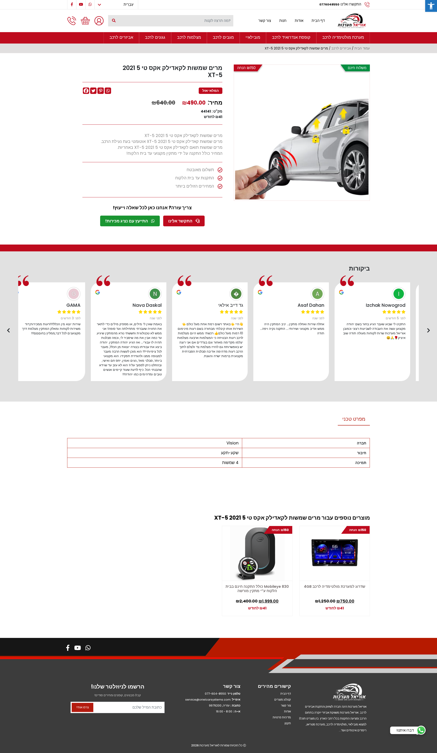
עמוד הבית (362, 48)
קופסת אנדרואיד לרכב (291, 37)
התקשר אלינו (180, 221)
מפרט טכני (353, 419)
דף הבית (318, 20)
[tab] (354, 419)
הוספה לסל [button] (238, 606)
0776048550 (329, 4)
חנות (283, 20)
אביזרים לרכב (121, 37)
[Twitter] (93, 91)
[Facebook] (86, 91)
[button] (431, 6)
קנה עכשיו (258, 607)
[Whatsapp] (108, 91)
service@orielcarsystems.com (208, 699)
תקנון (288, 723)
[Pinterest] (100, 91)
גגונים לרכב (155, 37)
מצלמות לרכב (189, 37)
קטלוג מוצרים (282, 699)
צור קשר (264, 20)
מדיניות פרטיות (282, 717)
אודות (299, 20)
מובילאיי (253, 37)
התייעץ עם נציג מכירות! (127, 221)
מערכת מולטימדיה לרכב (343, 37)
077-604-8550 (215, 693)
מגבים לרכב (223, 37)
